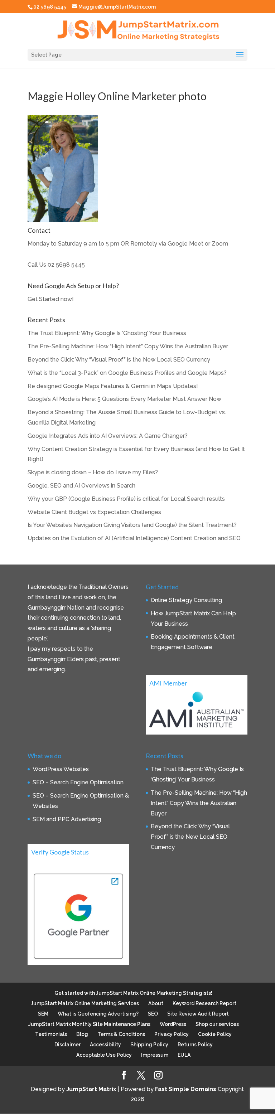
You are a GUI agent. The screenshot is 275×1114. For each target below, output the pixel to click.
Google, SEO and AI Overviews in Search (81, 485)
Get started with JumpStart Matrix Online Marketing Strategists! (133, 993)
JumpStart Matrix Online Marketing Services (85, 1003)
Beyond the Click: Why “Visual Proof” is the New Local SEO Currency (119, 359)
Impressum (154, 1055)
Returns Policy (195, 1044)
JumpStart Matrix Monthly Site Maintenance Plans (89, 1024)
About (155, 1003)
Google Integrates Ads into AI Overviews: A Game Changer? (108, 435)
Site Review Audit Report (198, 1014)
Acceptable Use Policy (104, 1055)
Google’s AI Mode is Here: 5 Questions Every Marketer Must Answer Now (124, 399)
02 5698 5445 (66, 264)
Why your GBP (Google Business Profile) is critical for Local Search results (126, 498)
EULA (184, 1055)
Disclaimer (67, 1044)
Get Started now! (51, 299)
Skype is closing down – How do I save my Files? (93, 472)
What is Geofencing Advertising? (98, 1014)
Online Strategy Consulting (186, 600)
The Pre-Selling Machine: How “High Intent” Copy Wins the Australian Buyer (128, 346)
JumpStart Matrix (91, 1089)
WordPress (173, 1024)
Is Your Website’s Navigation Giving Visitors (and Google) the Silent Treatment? (132, 525)
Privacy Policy (171, 1034)
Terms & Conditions (121, 1034)
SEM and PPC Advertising (67, 819)
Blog (82, 1034)
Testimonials (51, 1034)
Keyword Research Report (204, 1003)
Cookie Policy (215, 1034)
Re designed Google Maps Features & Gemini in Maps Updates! (113, 386)
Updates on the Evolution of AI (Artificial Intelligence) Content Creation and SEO (134, 538)
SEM (43, 1014)
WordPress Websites (61, 769)
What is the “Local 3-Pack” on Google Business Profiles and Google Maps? (127, 372)
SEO (153, 1014)
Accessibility (105, 1044)
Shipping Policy (149, 1044)
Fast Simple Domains (185, 1089)
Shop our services (217, 1024)
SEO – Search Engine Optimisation (78, 782)
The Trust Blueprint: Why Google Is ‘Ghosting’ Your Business (107, 333)
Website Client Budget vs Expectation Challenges (94, 512)
